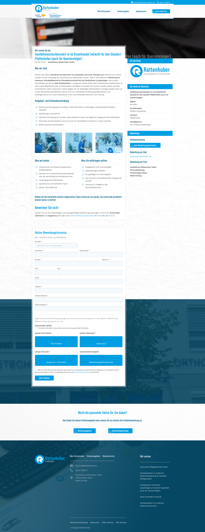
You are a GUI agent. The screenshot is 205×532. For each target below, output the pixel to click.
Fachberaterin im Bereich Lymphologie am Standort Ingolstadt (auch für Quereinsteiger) (154, 488)
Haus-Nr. (106, 259)
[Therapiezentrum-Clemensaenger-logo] (54, 16)
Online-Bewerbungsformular (82, 216)
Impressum (94, 522)
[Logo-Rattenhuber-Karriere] (47, 8)
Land (37, 277)
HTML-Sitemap (107, 522)
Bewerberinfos (109, 456)
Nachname (85, 250)
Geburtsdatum (41, 304)
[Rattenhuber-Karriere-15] (48, 143)
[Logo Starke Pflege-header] (40, 16)
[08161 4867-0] (72, 470)
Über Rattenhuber (77, 456)
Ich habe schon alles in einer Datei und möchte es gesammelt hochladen (63, 328)
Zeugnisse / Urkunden (56, 362)
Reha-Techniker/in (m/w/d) (150, 497)
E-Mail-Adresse (41, 295)
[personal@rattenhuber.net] (72, 465)
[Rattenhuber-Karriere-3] (78, 143)
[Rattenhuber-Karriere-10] (109, 143)
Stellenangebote (93, 456)
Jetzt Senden (44, 378)
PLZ (37, 268)
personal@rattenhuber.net (140, 156)
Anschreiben (56, 343)
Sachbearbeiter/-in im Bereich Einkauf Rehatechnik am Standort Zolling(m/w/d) (153, 476)
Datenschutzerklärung (83, 372)
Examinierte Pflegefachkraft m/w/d (154, 467)
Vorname (39, 250)
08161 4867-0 (81, 470)
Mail (99, 216)
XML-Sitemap (121, 522)
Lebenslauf (101, 343)
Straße (38, 259)
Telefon (38, 286)
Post (110, 216)
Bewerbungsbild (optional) (101, 362)
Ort (59, 268)
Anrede (38, 241)
